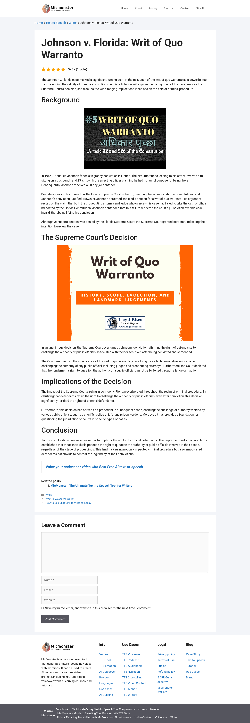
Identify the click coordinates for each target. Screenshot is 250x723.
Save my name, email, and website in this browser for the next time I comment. (98, 608)
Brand (190, 677)
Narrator (155, 709)
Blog (166, 8)
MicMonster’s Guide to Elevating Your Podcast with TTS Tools (94, 713)
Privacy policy (166, 654)
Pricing (153, 8)
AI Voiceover (107, 671)
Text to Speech (56, 22)
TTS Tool (105, 660)
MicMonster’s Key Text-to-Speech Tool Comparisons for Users (109, 709)
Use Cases (193, 671)
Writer (73, 22)
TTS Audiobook (132, 666)
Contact (184, 8)
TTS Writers (129, 694)
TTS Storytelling (132, 677)
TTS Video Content (134, 683)
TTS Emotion (107, 666)
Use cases (106, 689)
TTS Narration (131, 671)
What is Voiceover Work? (59, 498)
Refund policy (166, 671)
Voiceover (161, 717)
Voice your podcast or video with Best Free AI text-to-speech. (95, 467)
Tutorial (191, 666)
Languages (106, 683)
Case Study (193, 654)
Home (124, 8)
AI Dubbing (106, 694)
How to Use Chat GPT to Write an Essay (68, 502)
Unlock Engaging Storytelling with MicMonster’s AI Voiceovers (94, 717)
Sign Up (200, 8)
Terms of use (165, 660)
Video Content (143, 717)
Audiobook (62, 709)
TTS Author (129, 689)
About (138, 8)
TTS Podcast (130, 660)
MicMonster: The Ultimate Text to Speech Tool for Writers (91, 485)
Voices (103, 654)
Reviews (104, 677)
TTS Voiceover (131, 654)
